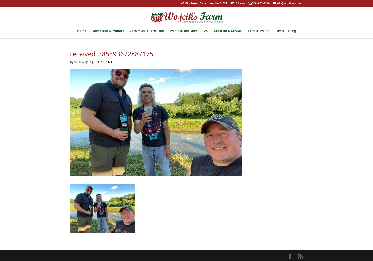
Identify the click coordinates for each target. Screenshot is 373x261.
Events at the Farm (183, 31)
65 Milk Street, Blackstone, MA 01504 (204, 3)
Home (81, 31)
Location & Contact (228, 31)
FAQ (206, 31)
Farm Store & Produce (108, 31)
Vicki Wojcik (82, 62)
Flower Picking (285, 31)
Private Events (258, 31)
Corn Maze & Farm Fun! (147, 31)
